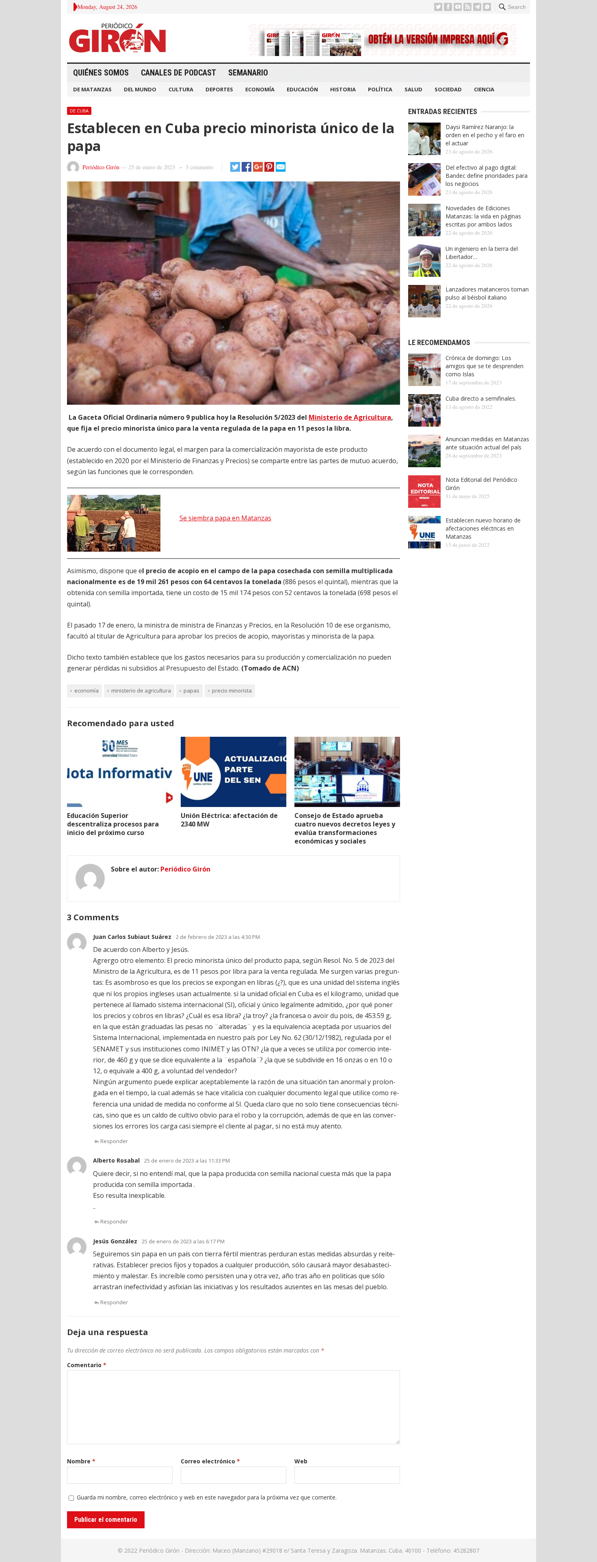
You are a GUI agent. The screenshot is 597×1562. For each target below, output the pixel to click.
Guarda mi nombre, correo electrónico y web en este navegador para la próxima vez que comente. (207, 1497)
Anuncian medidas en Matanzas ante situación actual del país (487, 443)
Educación (302, 89)
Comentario (86, 1365)
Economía (260, 89)
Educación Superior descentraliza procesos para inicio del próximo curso (113, 824)
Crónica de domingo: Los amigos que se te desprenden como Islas (484, 366)
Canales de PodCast (178, 73)
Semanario (248, 73)
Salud (413, 89)
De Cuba (79, 111)
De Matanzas (92, 89)
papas (191, 690)
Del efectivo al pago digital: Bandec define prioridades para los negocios (487, 176)
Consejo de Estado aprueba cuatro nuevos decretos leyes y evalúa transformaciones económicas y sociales (344, 828)
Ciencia (484, 89)
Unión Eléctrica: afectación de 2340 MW (229, 819)
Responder (114, 1141)
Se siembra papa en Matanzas (225, 517)
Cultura (181, 89)
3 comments (200, 167)
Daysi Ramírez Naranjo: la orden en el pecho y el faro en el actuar (485, 135)
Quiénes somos (101, 73)
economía (86, 690)
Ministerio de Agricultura (350, 417)
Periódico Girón (100, 167)
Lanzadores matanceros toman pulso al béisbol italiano (487, 293)
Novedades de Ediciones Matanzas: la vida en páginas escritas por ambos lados (483, 216)
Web (300, 1461)
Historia (343, 89)
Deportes (219, 89)
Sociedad (448, 89)
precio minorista (232, 690)
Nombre (81, 1461)
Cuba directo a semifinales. (481, 398)
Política (380, 89)
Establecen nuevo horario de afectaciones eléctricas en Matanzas (483, 528)
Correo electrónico (210, 1461)
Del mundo (140, 89)
